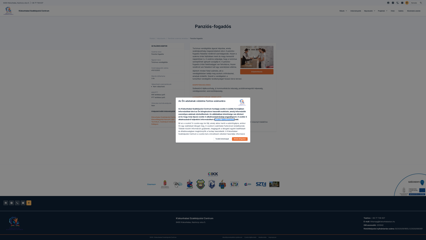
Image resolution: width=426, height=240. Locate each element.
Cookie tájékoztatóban (224, 119)
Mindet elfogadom (240, 139)
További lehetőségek (222, 139)
